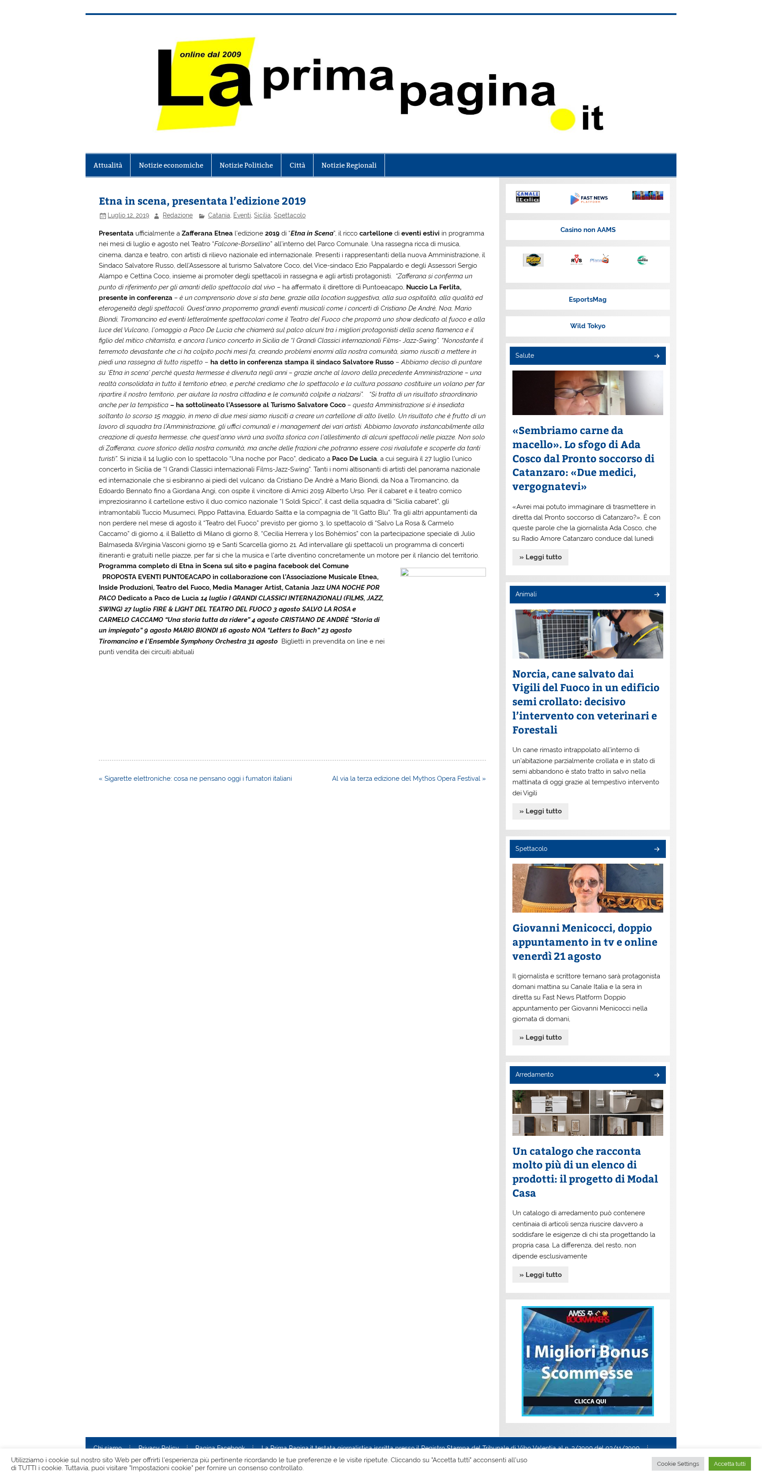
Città (297, 165)
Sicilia (262, 215)
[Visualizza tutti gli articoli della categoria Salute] (656, 356)
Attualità (107, 165)
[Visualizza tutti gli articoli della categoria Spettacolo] (656, 850)
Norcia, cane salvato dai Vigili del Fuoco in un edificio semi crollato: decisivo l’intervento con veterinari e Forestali (586, 701)
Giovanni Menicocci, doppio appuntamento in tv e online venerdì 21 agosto (584, 941)
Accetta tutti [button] (730, 1463)
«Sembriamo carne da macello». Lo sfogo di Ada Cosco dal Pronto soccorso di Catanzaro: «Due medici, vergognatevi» (583, 458)
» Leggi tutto (540, 557)
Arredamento (534, 1074)
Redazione (178, 215)
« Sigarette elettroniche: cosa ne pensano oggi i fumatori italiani (195, 779)
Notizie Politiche (246, 165)
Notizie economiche (171, 165)
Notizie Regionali (349, 165)
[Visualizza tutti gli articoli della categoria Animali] (656, 595)
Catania (219, 215)
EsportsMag (588, 299)
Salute (524, 355)
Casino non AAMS (588, 230)
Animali (526, 594)
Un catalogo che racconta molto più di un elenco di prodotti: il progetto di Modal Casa (585, 1172)
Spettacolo (290, 215)
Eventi (242, 215)
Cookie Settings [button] (678, 1463)
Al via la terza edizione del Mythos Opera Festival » (409, 779)
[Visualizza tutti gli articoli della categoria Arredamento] (656, 1075)
